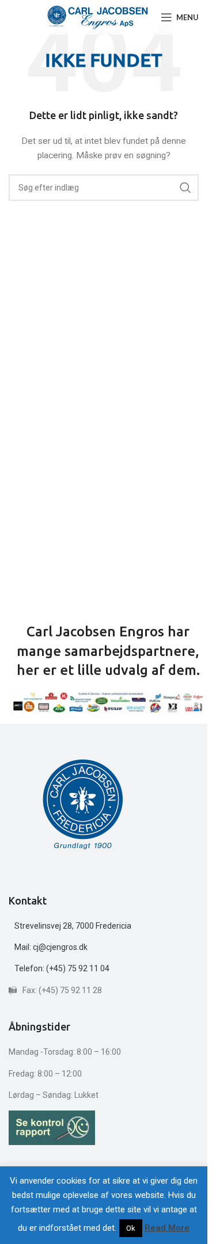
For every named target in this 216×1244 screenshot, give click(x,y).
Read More (167, 1228)
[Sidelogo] (97, 16)
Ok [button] (130, 1228)
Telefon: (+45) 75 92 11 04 (61, 968)
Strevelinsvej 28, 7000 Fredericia (72, 925)
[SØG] (185, 187)
